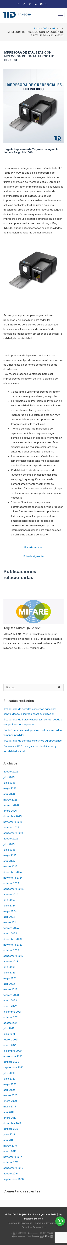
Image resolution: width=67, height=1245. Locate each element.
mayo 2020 (9, 1084)
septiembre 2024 (13, 888)
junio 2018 (9, 1134)
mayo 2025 (9, 855)
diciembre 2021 (12, 1011)
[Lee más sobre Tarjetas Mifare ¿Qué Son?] (33, 611)
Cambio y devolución (46, 1223)
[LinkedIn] (35, 4)
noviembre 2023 (13, 944)
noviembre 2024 (13, 877)
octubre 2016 (11, 1162)
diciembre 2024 (12, 872)
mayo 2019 (9, 1106)
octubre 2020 (11, 1061)
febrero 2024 (11, 928)
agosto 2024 (10, 894)
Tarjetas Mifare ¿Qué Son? (22, 628)
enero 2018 (9, 1151)
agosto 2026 (10, 771)
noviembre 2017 (12, 1156)
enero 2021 (9, 1045)
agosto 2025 (10, 838)
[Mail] (41, 4)
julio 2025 (9, 844)
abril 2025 (9, 861)
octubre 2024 (11, 883)
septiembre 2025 (13, 833)
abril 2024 (9, 916)
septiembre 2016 (13, 1168)
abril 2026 (9, 794)
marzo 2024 (10, 922)
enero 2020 (10, 1101)
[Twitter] (29, 4)
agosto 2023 (10, 961)
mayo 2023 (9, 978)
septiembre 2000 (13, 1179)
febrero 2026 (11, 805)
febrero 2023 (11, 995)
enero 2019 (9, 1117)
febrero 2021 (10, 1039)
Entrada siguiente (33, 556)
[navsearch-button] (45, 4)
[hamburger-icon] (60, 14)
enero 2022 (10, 1006)
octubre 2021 (10, 1017)
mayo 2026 (9, 788)
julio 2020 (9, 1073)
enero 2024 (10, 933)
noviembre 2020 (13, 1056)
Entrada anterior (33, 547)
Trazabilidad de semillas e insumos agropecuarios (32, 740)
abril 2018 (8, 1140)
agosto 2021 (10, 1022)
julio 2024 (9, 900)
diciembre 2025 (12, 816)
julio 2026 (9, 777)
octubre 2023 (11, 950)
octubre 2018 (11, 1128)
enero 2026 (10, 810)
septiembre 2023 (13, 955)
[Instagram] (23, 4)
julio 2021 (8, 1028)
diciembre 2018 (12, 1123)
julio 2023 (9, 967)
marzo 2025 (10, 866)
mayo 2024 (9, 911)
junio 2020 (9, 1078)
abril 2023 (9, 983)
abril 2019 (8, 1112)
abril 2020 (9, 1089)
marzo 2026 (10, 799)
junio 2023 (9, 972)
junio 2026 (9, 782)
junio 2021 (9, 1034)
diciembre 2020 (12, 1050)
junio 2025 (9, 849)
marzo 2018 (10, 1145)
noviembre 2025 (13, 821)
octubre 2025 (11, 827)
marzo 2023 (10, 989)
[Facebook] (18, 4)
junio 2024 (9, 905)
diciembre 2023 (12, 939)
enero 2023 (10, 1000)
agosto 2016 (10, 1173)
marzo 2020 (10, 1095)
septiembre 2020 (13, 1067)
